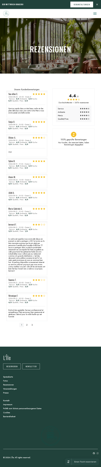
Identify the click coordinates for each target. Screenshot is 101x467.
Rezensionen (8, 384)
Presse (6, 392)
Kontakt (6, 400)
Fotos (5, 380)
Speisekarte (8, 376)
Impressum (7, 404)
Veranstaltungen (82, 4)
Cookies (6, 412)
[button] (95, 13)
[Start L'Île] (6, 13)
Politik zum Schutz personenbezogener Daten (22, 408)
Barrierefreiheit (9, 416)
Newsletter (31, 366)
